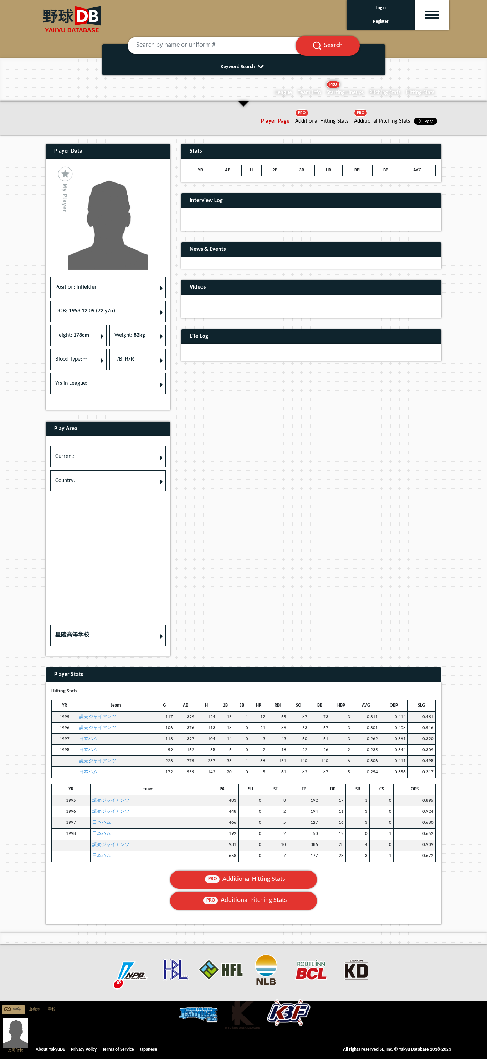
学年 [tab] (17, 1010)
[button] (108, 635)
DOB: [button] (85, 311)
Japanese (148, 1049)
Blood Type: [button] (71, 359)
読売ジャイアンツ (97, 716)
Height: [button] (72, 335)
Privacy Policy (84, 1049)
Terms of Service (118, 1049)
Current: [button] (67, 456)
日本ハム (88, 739)
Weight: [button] (129, 335)
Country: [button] (65, 481)
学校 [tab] (52, 1010)
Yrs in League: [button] (73, 383)
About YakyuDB (50, 1049)
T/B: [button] (124, 359)
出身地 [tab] (34, 1010)
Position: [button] (76, 287)
